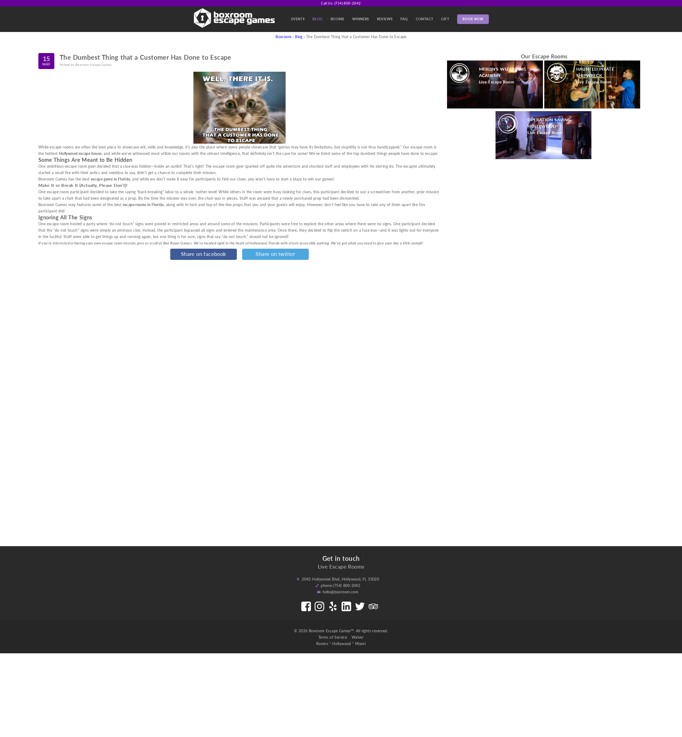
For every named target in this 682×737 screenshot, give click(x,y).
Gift (445, 18)
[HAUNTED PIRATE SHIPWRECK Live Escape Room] (592, 107)
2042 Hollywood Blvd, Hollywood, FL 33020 (340, 579)
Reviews (385, 18)
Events (298, 18)
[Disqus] (239, 329)
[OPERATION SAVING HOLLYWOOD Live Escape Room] (543, 157)
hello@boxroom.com (340, 591)
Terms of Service (334, 637)
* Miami (359, 643)
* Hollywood (340, 643)
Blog (317, 18)
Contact (424, 18)
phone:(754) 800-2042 (340, 585)
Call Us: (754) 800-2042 (341, 3)
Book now (473, 19)
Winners (360, 18)
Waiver (358, 637)
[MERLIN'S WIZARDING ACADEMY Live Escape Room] (495, 107)
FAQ (404, 18)
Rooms (337, 18)
